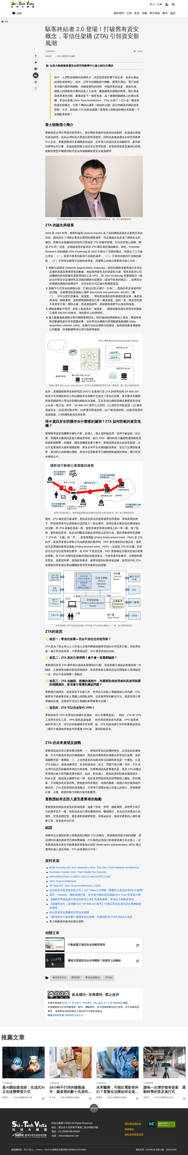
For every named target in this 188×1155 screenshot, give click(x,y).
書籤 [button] (36, 88)
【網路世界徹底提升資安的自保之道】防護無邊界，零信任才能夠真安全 (91, 899)
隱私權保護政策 (133, 1123)
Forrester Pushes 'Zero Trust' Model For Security (77, 872)
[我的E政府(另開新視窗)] (151, 1124)
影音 (137, 13)
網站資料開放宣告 (134, 1134)
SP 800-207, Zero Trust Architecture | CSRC (75, 885)
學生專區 (155, 13)
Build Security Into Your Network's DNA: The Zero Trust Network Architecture (94, 867)
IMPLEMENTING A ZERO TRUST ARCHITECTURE (80, 876)
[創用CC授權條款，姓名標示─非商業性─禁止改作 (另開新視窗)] (59, 995)
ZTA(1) (108, 977)
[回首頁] (22, 4)
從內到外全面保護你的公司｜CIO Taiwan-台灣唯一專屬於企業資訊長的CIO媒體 (96, 890)
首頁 (6, 21)
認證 (172, 13)
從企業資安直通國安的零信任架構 (69, 912)
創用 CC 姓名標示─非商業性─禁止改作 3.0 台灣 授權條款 (92, 1003)
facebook (36, 56)
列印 (36, 82)
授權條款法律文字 (74, 1015)
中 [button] (36, 75)
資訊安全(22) (59, 977)
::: (147, 4)
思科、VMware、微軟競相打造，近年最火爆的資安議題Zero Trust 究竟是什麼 (95, 894)
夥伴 (165, 13)
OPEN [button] (94, 1108)
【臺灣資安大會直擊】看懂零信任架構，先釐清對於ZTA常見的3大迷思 (90, 916)
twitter (36, 62)
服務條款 (129, 1129)
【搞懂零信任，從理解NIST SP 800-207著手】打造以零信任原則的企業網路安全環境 (95, 905)
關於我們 (119, 13)
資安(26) (75, 977)
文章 (129, 13)
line (35, 69)
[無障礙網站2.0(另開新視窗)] (166, 1124)
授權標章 (57, 1015)
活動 (144, 13)
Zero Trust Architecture (62, 881)
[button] (173, 4)
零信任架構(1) (92, 977)
